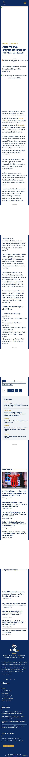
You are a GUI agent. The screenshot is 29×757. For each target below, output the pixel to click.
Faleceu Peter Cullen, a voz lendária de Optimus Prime (13, 722)
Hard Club (23, 382)
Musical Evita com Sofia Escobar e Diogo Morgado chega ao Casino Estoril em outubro (13, 622)
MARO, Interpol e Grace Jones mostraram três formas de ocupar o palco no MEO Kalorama (15, 414)
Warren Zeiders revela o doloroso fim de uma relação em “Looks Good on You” (15, 429)
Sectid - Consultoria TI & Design (21, 755)
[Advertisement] (14, 220)
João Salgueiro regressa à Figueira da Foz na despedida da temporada (14, 604)
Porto (10, 384)
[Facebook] (9, 390)
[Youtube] (14, 679)
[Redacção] (2, 60)
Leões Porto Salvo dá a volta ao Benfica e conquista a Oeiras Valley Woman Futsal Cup (14, 523)
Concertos (14, 43)
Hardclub (5, 384)
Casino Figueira (7, 382)
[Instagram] (7, 679)
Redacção (8, 60)
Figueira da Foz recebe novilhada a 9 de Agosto (14, 631)
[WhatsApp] (20, 390)
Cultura (5, 43)
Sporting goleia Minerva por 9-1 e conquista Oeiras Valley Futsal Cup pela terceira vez (14, 514)
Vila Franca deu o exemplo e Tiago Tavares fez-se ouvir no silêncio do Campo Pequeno (14, 533)
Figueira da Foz (15, 382)
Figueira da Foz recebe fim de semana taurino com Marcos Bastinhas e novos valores (12, 613)
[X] (12, 390)
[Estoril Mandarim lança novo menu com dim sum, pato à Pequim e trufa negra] (14, 580)
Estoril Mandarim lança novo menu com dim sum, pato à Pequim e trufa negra (13, 594)
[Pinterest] (16, 390)
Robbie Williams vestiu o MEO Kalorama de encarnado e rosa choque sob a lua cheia (16, 405)
